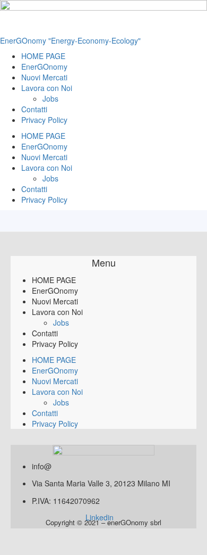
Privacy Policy (44, 119)
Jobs (50, 98)
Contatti (34, 109)
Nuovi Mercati (44, 77)
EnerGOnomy (44, 66)
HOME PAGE (43, 56)
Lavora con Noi (46, 87)
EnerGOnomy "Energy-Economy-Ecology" (70, 40)
